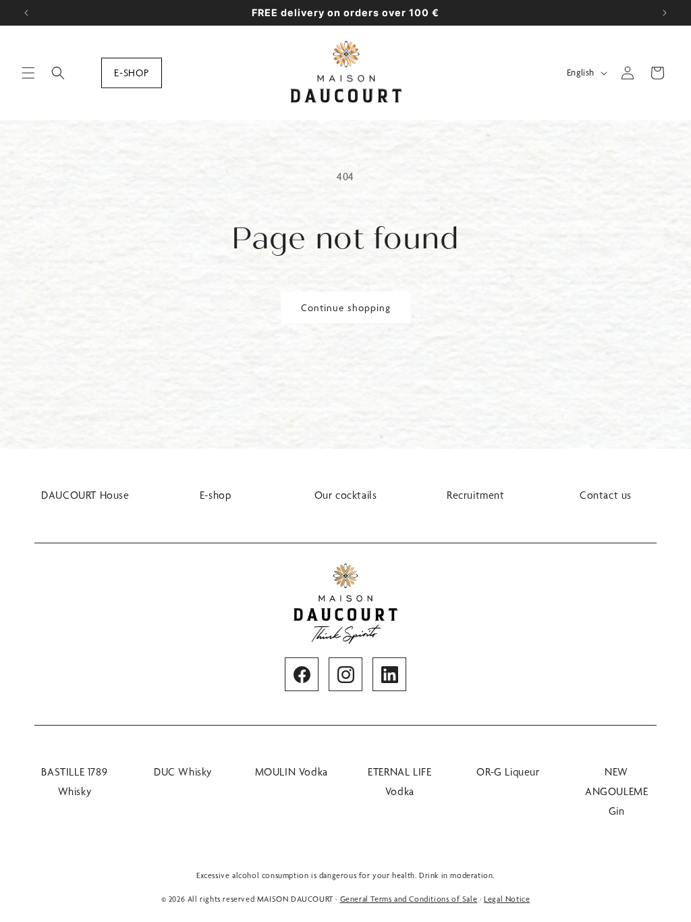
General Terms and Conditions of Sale (409, 899)
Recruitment (476, 495)
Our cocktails (345, 495)
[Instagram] (345, 674)
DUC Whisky (183, 771)
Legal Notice (507, 899)
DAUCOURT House (85, 495)
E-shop (131, 72)
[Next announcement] (665, 13)
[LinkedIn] (389, 674)
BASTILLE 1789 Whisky (74, 781)
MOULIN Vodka (291, 771)
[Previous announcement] (26, 13)
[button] (28, 73)
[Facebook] (302, 674)
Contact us (606, 495)
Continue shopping (346, 308)
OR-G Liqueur (507, 771)
